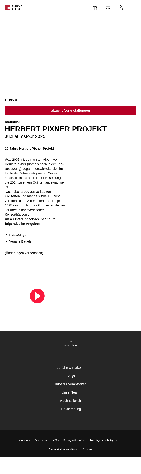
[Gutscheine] (95, 7)
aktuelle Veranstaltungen (70, 110)
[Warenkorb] (107, 7)
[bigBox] (14, 7)
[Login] (121, 7)
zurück (12, 99)
